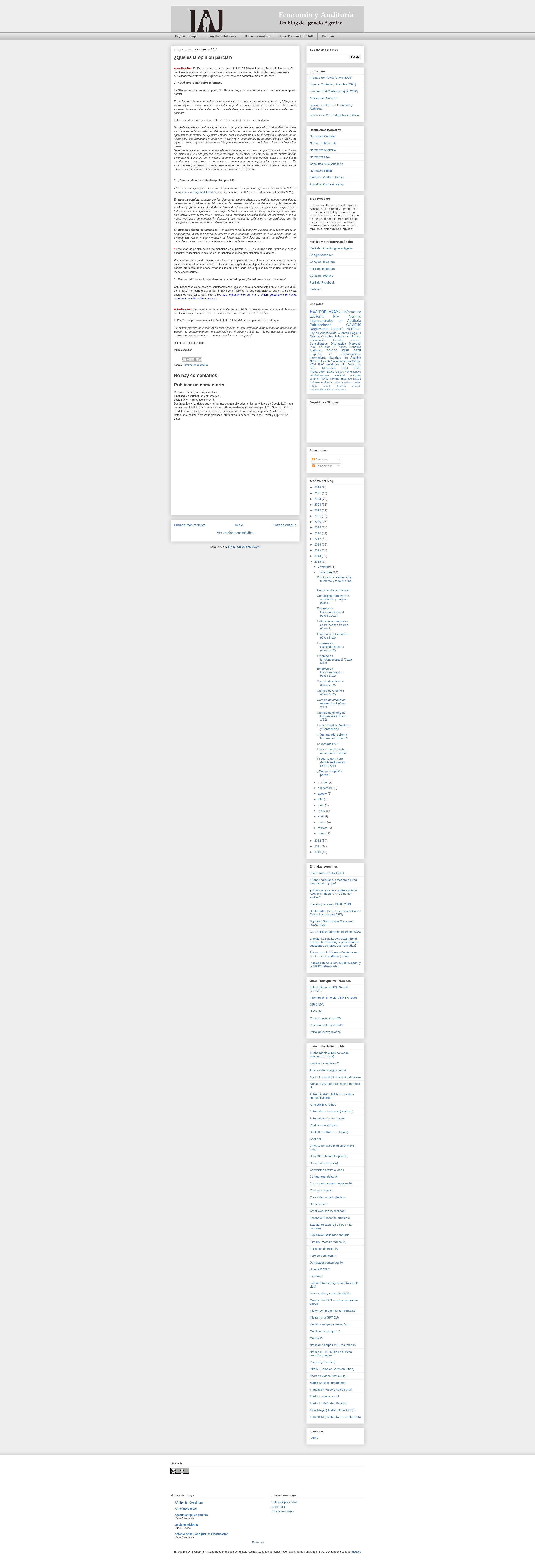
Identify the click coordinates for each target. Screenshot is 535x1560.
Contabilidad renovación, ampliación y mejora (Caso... (333, 599)
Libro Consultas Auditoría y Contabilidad (333, 727)
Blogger (355, 1551)
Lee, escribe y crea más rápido (330, 1293)
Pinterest (315, 289)
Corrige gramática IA (323, 1176)
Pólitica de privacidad (284, 1502)
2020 (318, 521)
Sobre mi (328, 36)
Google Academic (321, 255)
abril (321, 816)
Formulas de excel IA (324, 1248)
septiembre (326, 788)
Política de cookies (282, 1511)
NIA (336, 316)
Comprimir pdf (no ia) (324, 1163)
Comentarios (323, 466)
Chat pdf (315, 1139)
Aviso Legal (278, 1506)
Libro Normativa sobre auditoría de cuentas (332, 751)
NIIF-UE (315, 361)
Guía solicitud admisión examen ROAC (335, 931)
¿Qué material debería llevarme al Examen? (332, 736)
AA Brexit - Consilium (189, 1502)
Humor (337, 382)
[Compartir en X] (192, 359)
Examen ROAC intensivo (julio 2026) (334, 91)
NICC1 (357, 378)
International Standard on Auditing (335, 357)
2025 (318, 493)
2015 (318, 550)
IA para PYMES (320, 1269)
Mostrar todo (258, 1542)
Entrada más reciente (189, 525)
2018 (318, 533)
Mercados (328, 368)
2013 (318, 561)
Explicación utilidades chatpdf (329, 1235)
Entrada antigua (284, 525)
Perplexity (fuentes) (322, 1362)
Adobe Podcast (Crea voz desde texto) (335, 1077)
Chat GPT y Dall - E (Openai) (329, 1132)
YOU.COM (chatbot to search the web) (335, 1417)
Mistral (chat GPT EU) (324, 1317)
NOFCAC (353, 329)
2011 (317, 846)
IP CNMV (316, 1011)
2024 (318, 499)
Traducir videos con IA (324, 1396)
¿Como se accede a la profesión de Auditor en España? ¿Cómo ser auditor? (333, 893)
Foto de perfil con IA (323, 1255)
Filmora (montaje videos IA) (328, 1241)
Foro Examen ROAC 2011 (327, 873)
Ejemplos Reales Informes (327, 177)
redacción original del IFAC (197, 192)
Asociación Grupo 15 (323, 98)
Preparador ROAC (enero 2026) (331, 77)
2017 (318, 538)
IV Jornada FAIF (328, 743)
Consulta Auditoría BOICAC (335, 348)
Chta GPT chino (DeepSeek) (329, 1156)
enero (322, 833)
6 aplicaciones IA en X (324, 1063)
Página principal (186, 36)
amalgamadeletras (186, 1524)
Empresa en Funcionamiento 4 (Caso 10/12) (330, 612)
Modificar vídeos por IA (325, 1331)
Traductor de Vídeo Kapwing (328, 1403)
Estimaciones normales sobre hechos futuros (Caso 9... (332, 625)
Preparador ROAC (322, 371)
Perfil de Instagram (322, 268)
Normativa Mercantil (323, 143)
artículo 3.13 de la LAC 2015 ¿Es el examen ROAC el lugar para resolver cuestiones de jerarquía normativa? (334, 942)
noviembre (325, 572)
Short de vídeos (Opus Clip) (328, 1375)
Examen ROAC (326, 311)
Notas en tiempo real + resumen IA (333, 1345)
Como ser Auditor (257, 36)
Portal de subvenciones (325, 1032)
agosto (323, 793)
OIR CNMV (317, 1004)
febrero (323, 827)
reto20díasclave (319, 375)
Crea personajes (321, 1190)
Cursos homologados (348, 371)
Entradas (321, 459)
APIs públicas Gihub (323, 1104)
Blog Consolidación (221, 36)
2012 (318, 840)
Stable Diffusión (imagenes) (328, 1382)
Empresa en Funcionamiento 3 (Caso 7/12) (330, 646)
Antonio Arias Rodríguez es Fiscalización (201, 1534)
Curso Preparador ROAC (296, 36)
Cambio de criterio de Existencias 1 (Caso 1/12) (331, 716)
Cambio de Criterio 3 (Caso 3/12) (330, 692)
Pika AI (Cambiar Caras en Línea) (332, 1369)
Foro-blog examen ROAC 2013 (330, 904)
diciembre (325, 566)
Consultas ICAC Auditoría (326, 163)
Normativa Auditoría (323, 150)
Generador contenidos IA (326, 1262)
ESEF (357, 350)
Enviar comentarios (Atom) (244, 546)
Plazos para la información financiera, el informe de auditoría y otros (334, 954)
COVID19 (353, 325)
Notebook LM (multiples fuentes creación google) (331, 1353)
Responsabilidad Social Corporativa (328, 389)
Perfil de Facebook (322, 282)
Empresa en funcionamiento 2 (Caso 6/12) (334, 659)
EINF (345, 350)
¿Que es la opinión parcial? (329, 773)
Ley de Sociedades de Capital (341, 361)
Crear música (318, 1204)
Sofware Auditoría (321, 382)
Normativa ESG (320, 156)
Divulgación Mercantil (346, 343)
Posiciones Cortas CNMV (326, 1025)
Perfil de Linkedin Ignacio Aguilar (331, 248)
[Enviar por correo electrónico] (184, 359)
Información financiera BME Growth (333, 997)
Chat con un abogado (324, 1125)
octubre (323, 782)
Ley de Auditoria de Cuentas (329, 333)
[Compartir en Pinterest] (200, 359)
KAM (313, 364)
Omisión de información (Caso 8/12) (332, 635)
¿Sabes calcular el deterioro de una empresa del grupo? (333, 881)
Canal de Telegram (322, 261)
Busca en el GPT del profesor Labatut (335, 115)
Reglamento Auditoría (327, 329)
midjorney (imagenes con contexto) (333, 1310)
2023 (318, 504)
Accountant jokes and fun (191, 1515)
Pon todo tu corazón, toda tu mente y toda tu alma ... (334, 581)
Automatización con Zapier (327, 1118)
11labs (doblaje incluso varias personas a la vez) (329, 1054)
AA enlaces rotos (186, 1508)
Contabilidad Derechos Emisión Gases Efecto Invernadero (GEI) (335, 912)
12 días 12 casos (333, 347)
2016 (318, 544)
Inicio (239, 525)
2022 (318, 510)
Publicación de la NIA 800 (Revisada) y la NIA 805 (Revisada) (335, 964)
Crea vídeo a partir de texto (328, 1197)
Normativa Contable (323, 136)
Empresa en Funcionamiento (335, 354)
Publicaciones (320, 325)
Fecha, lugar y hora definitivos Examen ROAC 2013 (331, 762)
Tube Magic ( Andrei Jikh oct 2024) (333, 1410)
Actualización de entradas (327, 184)
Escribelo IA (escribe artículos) (330, 1217)
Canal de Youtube (321, 275)
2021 (318, 516)
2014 (318, 556)
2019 (318, 527)
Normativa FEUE (321, 170)
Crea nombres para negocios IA (331, 1183)
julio (321, 799)
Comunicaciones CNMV (325, 1018)
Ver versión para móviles (235, 533)
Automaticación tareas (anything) (331, 1111)
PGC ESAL (351, 368)
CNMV (314, 1438)
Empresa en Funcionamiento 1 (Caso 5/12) (330, 672)
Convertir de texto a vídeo (327, 1170)
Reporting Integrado (348, 386)
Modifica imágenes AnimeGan (329, 1324)
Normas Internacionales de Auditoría (335, 318)
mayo (322, 810)
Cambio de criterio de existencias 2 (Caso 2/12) (331, 703)
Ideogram (316, 1276)
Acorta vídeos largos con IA (328, 1070)
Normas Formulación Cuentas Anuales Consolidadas (335, 340)
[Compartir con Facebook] (196, 359)
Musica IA (316, 1338)
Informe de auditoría (195, 365)
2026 (318, 487)
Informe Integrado (341, 378)
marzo (322, 822)
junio (321, 805)
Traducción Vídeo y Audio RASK (331, 1389)
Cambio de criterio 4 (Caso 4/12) (330, 683)
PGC (313, 347)
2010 (318, 852)
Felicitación (342, 336)
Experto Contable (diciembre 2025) (333, 84)
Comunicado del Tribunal (333, 590)
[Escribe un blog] (188, 359)
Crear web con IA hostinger (328, 1210)
